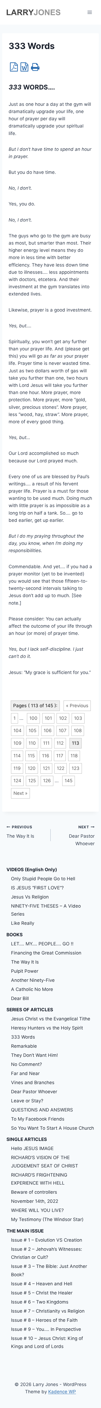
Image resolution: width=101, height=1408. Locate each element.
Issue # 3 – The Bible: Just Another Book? (49, 1270)
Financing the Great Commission (46, 953)
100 (33, 718)
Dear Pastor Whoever (82, 835)
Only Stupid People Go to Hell (43, 878)
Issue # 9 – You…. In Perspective (46, 1329)
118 (74, 755)
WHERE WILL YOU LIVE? (37, 1210)
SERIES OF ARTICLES (29, 1009)
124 (17, 780)
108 (78, 730)
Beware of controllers (34, 1192)
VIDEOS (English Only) (31, 869)
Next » (20, 793)
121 (46, 768)
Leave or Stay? (27, 1100)
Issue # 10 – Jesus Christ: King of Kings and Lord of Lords (47, 1342)
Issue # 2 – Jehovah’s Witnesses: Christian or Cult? (46, 1253)
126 (47, 780)
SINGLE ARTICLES (26, 1139)
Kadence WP (62, 1391)
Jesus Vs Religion (30, 897)
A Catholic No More (32, 989)
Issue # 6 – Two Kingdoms (39, 1302)
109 (17, 743)
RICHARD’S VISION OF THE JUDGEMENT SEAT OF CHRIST (44, 1162)
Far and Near (25, 1073)
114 (17, 755)
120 (32, 768)
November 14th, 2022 (34, 1201)
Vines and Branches (32, 1082)
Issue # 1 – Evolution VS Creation (46, 1240)
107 (63, 730)
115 (31, 755)
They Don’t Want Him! (34, 1055)
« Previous (77, 705)
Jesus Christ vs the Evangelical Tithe (50, 1018)
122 (60, 768)
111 (46, 743)
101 (48, 718)
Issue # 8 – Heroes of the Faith (44, 1320)
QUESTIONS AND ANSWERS (42, 1110)
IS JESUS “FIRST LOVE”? (37, 887)
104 (17, 730)
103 (78, 718)
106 (48, 730)
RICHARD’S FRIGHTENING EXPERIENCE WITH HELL (39, 1179)
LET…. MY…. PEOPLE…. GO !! (42, 943)
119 (17, 768)
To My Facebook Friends (37, 1119)
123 (75, 768)
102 (63, 718)
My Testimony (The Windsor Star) (47, 1219)
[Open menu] (90, 12)
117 (59, 755)
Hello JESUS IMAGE (32, 1148)
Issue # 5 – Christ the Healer (41, 1292)
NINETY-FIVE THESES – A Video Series (46, 910)
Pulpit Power (24, 971)
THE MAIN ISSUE (25, 1231)
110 (32, 743)
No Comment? (26, 1064)
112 (60, 743)
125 (32, 780)
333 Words (23, 1037)
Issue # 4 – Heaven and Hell (41, 1283)
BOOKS (14, 934)
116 (45, 755)
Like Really (22, 923)
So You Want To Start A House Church (52, 1128)
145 (68, 780)
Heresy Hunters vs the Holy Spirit (47, 1028)
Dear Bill (20, 998)
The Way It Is (20, 832)
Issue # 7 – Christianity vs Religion (48, 1311)
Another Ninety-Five (33, 980)
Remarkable (24, 1046)
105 (32, 730)
